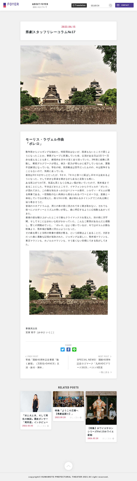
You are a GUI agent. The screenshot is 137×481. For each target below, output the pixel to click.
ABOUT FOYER (40, 5)
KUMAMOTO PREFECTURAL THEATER (61, 477)
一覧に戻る (104, 372)
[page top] (68, 466)
